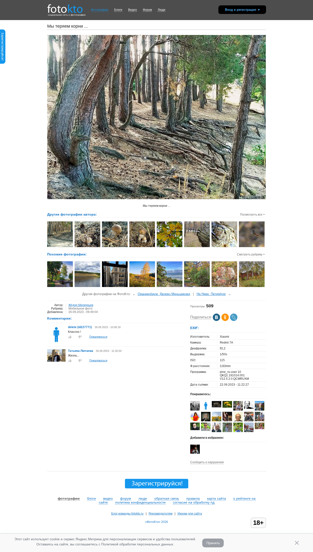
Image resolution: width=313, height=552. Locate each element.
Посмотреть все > (252, 214)
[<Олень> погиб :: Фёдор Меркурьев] (225, 246)
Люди (161, 10)
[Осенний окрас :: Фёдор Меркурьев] (170, 246)
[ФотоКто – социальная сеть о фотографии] (65, 7)
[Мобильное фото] (170, 286)
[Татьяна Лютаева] (56, 360)
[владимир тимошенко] (195, 429)
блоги (91, 498)
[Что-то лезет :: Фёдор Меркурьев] (88, 246)
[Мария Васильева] (227, 431)
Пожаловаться (98, 336)
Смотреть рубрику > (251, 254)
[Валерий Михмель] (195, 409)
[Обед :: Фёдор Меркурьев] (252, 246)
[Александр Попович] (206, 430)
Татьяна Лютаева (80, 351)
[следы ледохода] (88, 286)
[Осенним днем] (197, 286)
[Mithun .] (216, 406)
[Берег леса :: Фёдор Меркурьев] (60, 246)
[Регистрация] (2, 63)
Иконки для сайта (190, 513)
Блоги (118, 10)
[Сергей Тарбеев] (249, 408)
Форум (147, 10)
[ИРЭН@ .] (259, 428)
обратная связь (166, 498)
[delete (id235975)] (206, 409)
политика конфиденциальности (140, 502)
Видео (132, 10)
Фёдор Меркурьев (80, 305)
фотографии (69, 498)
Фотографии (99, 10)
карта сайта (216, 498)
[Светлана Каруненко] (227, 406)
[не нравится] (80, 337)
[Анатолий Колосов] (195, 452)
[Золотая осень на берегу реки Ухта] (142, 286)
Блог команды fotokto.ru (127, 513)
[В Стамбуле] (115, 286)
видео (108, 498)
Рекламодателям (160, 513)
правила (193, 498)
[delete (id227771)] (56, 343)
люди (142, 498)
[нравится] (70, 337)
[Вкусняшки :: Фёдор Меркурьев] (142, 246)
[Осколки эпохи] (225, 286)
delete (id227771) (80, 327)
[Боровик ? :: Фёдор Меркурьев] (115, 246)
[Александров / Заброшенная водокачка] (252, 286)
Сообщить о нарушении (207, 462)
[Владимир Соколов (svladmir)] (249, 431)
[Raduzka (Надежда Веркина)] (195, 420)
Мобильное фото (80, 308)
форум (125, 498)
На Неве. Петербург (211, 294)
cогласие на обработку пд (193, 502)
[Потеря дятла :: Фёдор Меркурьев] (197, 246)
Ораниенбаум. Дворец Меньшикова (164, 294)
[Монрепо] (60, 286)
